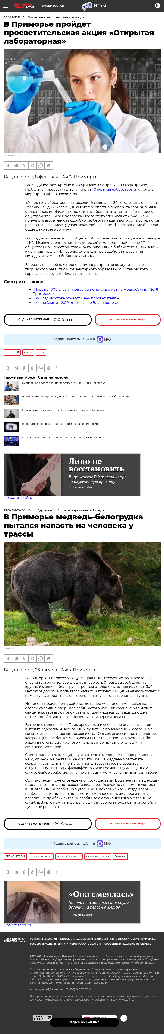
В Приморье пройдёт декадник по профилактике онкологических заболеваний (75, 396)
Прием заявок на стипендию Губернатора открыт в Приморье (63, 410)
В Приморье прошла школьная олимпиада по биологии (60, 423)
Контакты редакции (43, 939)
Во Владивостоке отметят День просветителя (75, 298)
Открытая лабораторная (115, 189)
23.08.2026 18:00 (14, 510)
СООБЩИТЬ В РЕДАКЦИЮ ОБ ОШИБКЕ (127, 944)
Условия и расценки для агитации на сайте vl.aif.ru (65, 944)
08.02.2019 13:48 (14, 17)
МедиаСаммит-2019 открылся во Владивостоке (76, 303)
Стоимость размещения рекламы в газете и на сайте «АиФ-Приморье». (108, 939)
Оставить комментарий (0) (127, 319)
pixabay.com (12, 155)
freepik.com (11, 648)
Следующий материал (84, 1022)
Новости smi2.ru (18, 498)
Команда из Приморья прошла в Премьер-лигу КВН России (62, 437)
